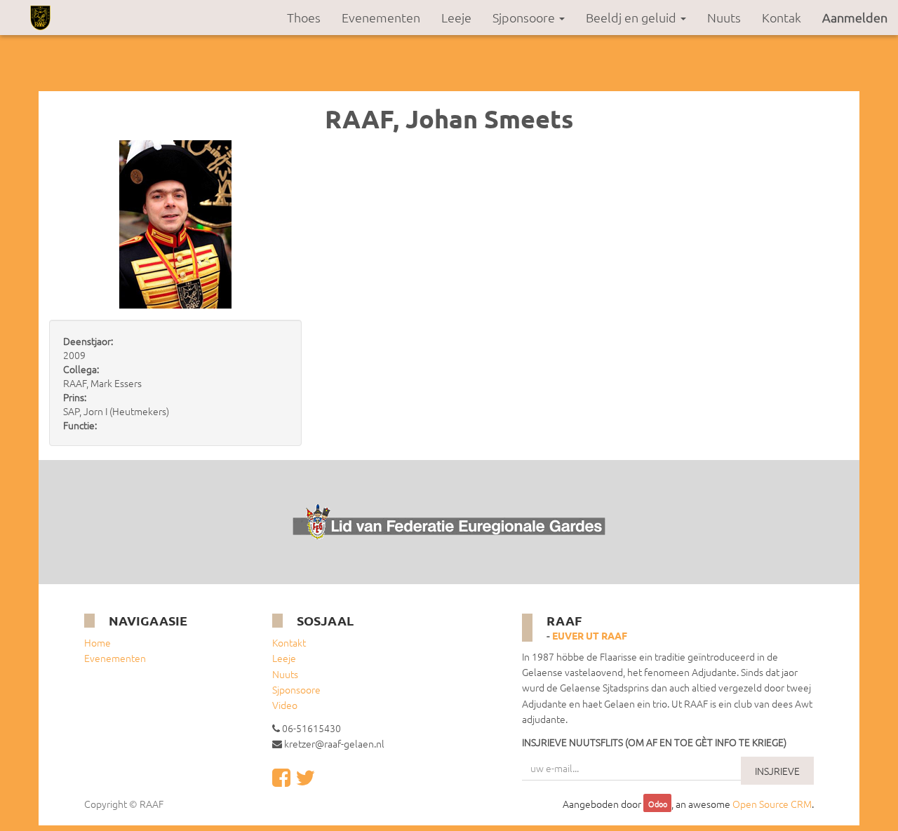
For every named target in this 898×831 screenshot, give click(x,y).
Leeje (284, 658)
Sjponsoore (296, 689)
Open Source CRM (772, 804)
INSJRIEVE (777, 771)
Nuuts (285, 674)
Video (284, 705)
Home (97, 642)
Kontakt (289, 642)
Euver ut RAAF (589, 635)
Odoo (657, 804)
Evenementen (115, 658)
